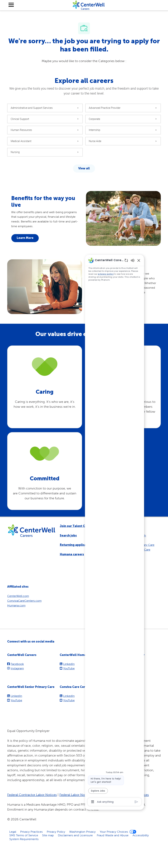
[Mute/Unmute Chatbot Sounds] (132, 260)
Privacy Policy (56, 831)
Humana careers (72, 554)
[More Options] (93, 802)
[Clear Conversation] (126, 260)
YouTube (69, 668)
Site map (48, 835)
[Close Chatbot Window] (139, 260)
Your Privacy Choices (114, 831)
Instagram (17, 668)
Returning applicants (75, 545)
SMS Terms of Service (23, 835)
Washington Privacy (82, 831)
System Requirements (24, 839)
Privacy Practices (31, 831)
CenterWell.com (18, 596)
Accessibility (141, 835)
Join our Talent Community (80, 526)
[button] (84, 168)
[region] (114, 531)
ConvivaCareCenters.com (24, 600)
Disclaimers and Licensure (75, 835)
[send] (136, 802)
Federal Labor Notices (75, 794)
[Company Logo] (88, 4)
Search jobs (68, 535)
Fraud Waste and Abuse (112, 835)
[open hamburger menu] (11, 5)
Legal (12, 831)
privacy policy (106, 274)
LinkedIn (69, 664)
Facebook (17, 664)
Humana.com (16, 605)
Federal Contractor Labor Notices (32, 794)
